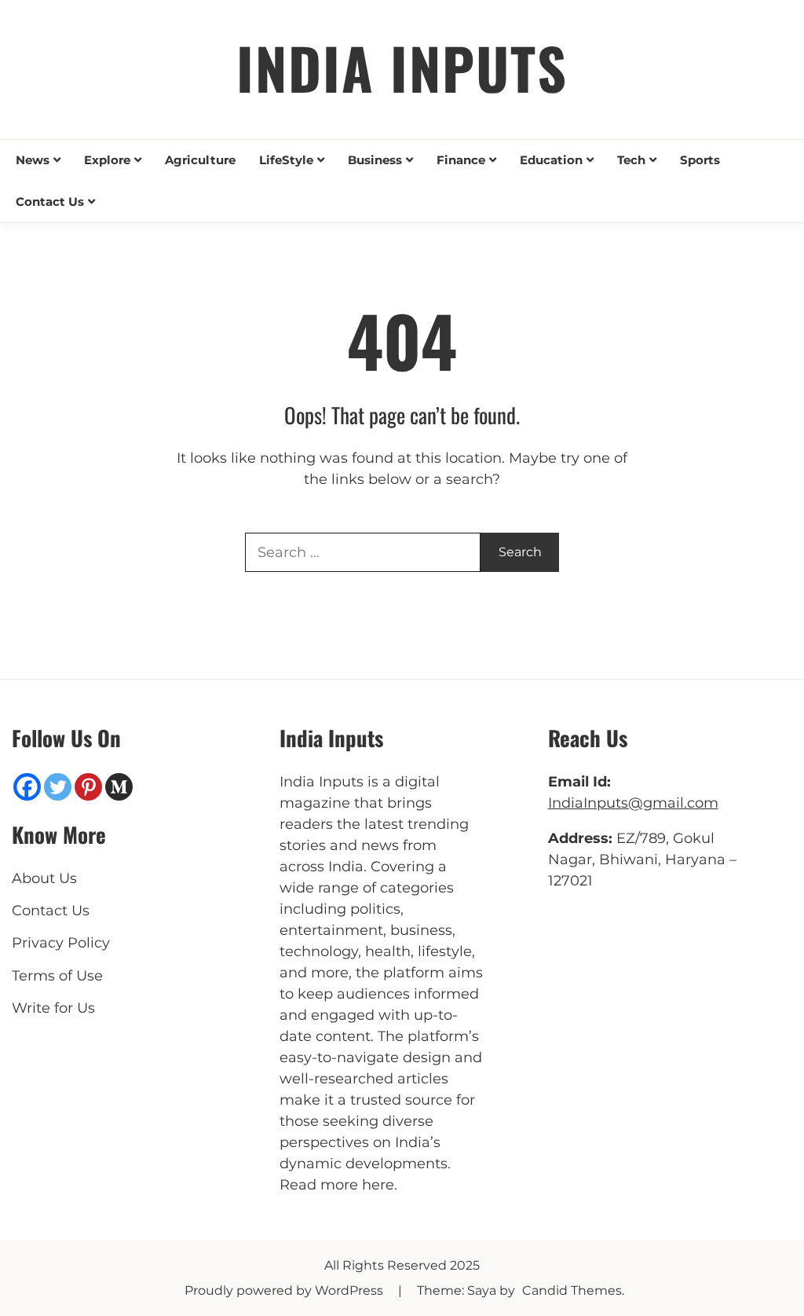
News (32, 159)
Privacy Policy (61, 942)
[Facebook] (27, 787)
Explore (107, 159)
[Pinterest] (88, 787)
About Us (44, 878)
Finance (461, 159)
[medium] (119, 787)
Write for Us (53, 1008)
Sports (700, 159)
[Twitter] (57, 787)
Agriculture (200, 159)
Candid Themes (572, 1290)
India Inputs (402, 67)
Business (375, 159)
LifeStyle (286, 159)
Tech (631, 159)
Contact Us (50, 201)
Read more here (337, 1184)
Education (551, 159)
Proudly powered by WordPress (285, 1290)
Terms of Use (57, 975)
